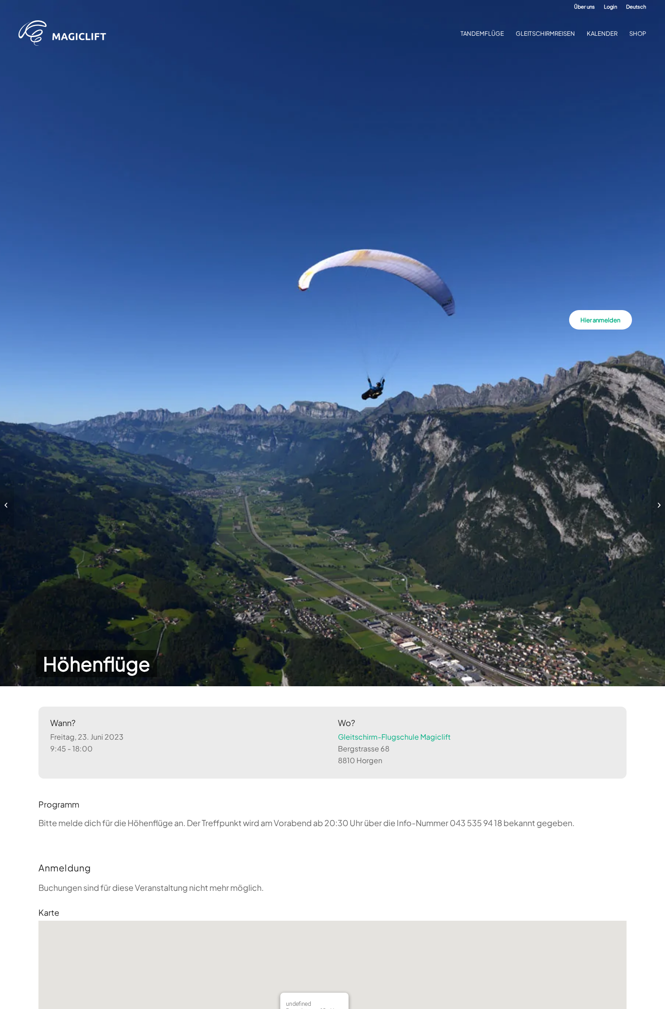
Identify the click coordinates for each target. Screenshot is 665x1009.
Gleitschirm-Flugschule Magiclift (394, 736)
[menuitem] (584, 7)
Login (610, 7)
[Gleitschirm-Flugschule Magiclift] (65, 33)
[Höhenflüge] (7, 505)
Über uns (584, 7)
